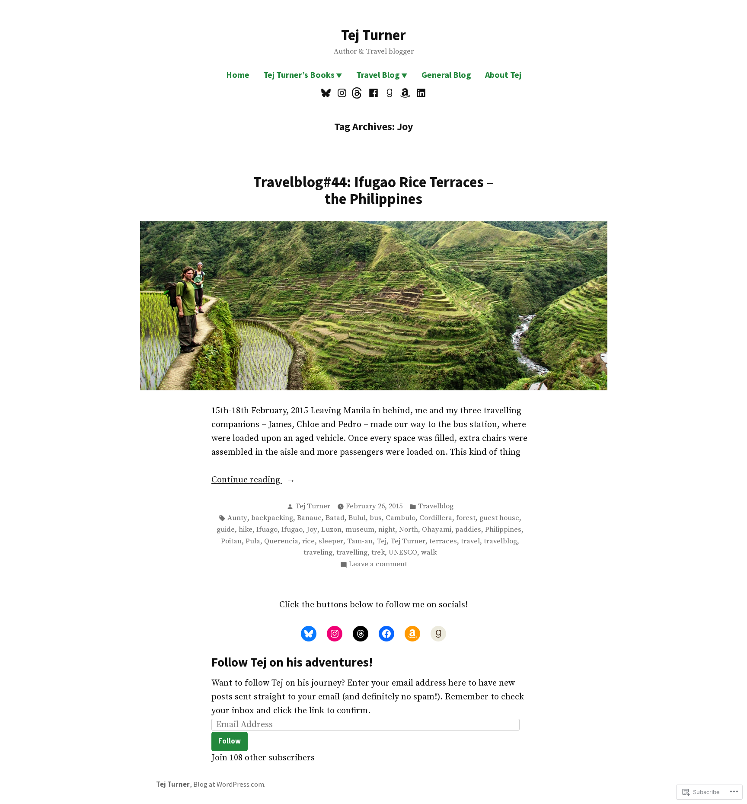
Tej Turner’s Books (299, 74)
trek (378, 552)
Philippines (503, 529)
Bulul (357, 518)
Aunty (237, 518)
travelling (351, 552)
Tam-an (360, 541)
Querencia (281, 541)
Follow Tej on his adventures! (292, 662)
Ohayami (436, 529)
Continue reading (246, 480)
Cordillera (435, 518)
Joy (311, 529)
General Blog (446, 74)
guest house (499, 518)
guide (226, 529)
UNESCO (403, 552)
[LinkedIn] (419, 93)
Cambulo (400, 518)
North (408, 529)
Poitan (231, 541)
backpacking (272, 518)
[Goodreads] (389, 93)
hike (245, 529)
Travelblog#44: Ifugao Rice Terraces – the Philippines (373, 190)
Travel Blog (378, 74)
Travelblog (435, 506)
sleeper (331, 541)
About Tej (503, 74)
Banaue (309, 518)
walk (429, 552)
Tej (381, 541)
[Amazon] (405, 93)
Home (237, 74)
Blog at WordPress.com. (229, 784)
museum (359, 529)
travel (470, 541)
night (386, 529)
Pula (253, 541)
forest (466, 518)
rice (308, 541)
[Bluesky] (327, 93)
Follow (229, 741)
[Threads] (358, 93)
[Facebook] (374, 93)
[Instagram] (342, 93)
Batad (335, 518)
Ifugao (292, 529)
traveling (317, 552)
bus (376, 518)
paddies (468, 529)
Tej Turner (373, 35)
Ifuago (267, 529)
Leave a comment (378, 565)
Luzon (331, 529)
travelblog (500, 541)
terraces (443, 541)
